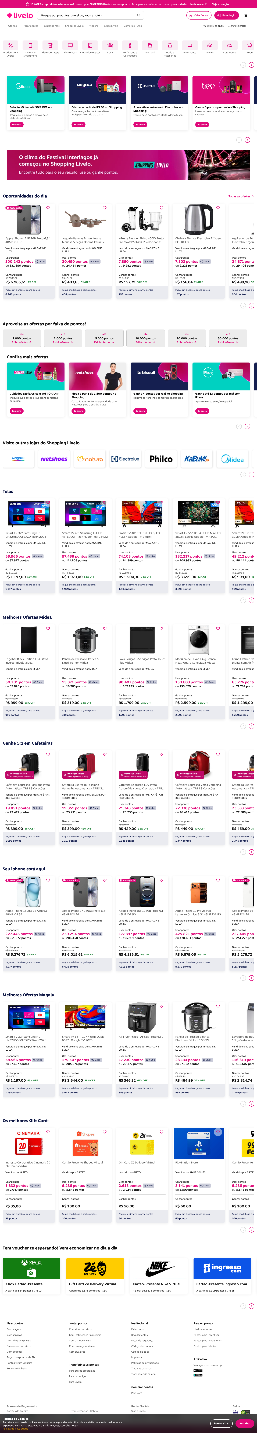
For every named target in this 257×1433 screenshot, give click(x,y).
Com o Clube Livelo (80, 1340)
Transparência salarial (143, 1374)
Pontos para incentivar (206, 1335)
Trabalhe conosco (141, 1368)
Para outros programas (82, 1370)
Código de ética (140, 1351)
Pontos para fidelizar (205, 1346)
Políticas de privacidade (145, 1362)
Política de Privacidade (15, 1428)
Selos (236, 1406)
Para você (136, 1393)
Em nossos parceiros (19, 1346)
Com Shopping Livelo (19, 1340)
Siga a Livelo (138, 1410)
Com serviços (14, 1335)
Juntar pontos (78, 1323)
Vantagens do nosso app (208, 1365)
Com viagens (14, 1329)
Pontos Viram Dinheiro (19, 1362)
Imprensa (136, 1357)
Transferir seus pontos (84, 1364)
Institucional (139, 1323)
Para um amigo (77, 1376)
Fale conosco (138, 1329)
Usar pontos (15, 1323)
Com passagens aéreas (82, 1346)
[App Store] (198, 1370)
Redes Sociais (140, 1406)
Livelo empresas (203, 1329)
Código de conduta (142, 1346)
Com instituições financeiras (85, 1335)
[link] (20, 15)
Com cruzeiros (77, 1351)
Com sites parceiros (80, 1329)
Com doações (15, 1351)
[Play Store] (198, 1375)
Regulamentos (139, 1335)
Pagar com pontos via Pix (21, 1357)
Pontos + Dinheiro (17, 1368)
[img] (245, 1412)
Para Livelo (75, 1381)
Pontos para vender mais (208, 1340)
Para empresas (203, 1323)
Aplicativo (200, 1359)
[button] (198, 4)
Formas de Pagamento (22, 1406)
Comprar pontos (142, 1387)
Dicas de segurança (142, 1340)
